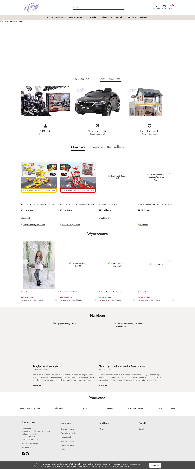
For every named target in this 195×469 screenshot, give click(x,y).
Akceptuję (155, 465)
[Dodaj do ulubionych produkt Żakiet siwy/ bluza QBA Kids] (171, 243)
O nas (102, 429)
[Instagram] (27, 453)
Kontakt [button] (142, 423)
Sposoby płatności (68, 441)
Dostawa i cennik (67, 429)
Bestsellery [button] (115, 147)
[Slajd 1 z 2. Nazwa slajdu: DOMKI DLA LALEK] (97, 48)
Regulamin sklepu (67, 445)
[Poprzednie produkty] (26, 173)
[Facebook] (23, 453)
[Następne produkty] (169, 173)
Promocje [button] (95, 147)
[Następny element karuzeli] (173, 408)
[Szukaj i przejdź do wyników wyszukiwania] (122, 7)
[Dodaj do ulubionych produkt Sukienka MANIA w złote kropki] (93, 243)
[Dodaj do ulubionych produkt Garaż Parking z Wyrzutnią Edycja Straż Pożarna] (54, 156)
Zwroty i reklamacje (68, 433)
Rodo (63, 449)
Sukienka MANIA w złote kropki (71, 292)
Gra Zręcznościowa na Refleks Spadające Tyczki (116, 204)
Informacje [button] (66, 423)
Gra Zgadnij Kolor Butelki (69, 204)
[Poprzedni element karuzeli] (22, 408)
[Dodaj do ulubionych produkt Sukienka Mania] (132, 243)
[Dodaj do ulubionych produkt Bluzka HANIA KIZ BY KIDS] (54, 243)
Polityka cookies (67, 437)
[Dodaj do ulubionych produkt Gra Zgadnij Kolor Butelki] (93, 156)
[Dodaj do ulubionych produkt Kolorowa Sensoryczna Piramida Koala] (171, 156)
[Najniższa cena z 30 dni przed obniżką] (56, 300)
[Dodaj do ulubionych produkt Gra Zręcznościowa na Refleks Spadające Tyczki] (132, 156)
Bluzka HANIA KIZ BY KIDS (30, 292)
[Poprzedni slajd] (5, 48)
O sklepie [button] (104, 423)
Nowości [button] (78, 147)
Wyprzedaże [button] (97, 233)
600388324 (26, 447)
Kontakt (141, 429)
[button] (56, 17)
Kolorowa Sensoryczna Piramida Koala (151, 204)
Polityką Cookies (76, 464)
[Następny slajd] (190, 48)
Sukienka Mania (104, 292)
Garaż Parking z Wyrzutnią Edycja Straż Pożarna (38, 204)
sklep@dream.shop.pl (30, 443)
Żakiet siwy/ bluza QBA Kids (148, 292)
